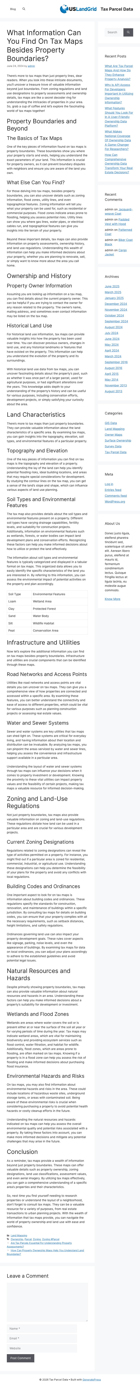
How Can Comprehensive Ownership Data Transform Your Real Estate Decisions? (119, 163)
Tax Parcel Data (117, 9)
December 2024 (116, 304)
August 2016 (113, 368)
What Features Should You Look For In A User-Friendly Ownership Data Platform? (119, 116)
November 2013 (116, 385)
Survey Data (113, 446)
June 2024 (112, 339)
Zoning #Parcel (50, 1239)
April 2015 (111, 374)
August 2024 (114, 327)
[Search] (128, 32)
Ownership (17, 1239)
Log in (109, 484)
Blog (13, 9)
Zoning (37, 1239)
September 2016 (116, 362)
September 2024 (116, 321)
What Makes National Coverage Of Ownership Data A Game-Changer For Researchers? (118, 140)
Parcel (28, 1239)
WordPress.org (115, 501)
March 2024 (113, 356)
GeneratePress (92, 1379)
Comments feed (116, 495)
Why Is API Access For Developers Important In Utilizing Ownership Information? (119, 93)
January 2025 (114, 298)
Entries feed (113, 490)
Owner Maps (113, 434)
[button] (24, 9)
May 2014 (111, 379)
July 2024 (111, 333)
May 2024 (112, 344)
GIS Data (111, 423)
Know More (112, 599)
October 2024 (114, 315)
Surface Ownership (118, 440)
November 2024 (116, 309)
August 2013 (113, 391)
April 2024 (112, 350)
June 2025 (112, 286)
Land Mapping (19, 1235)
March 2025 (113, 292)
